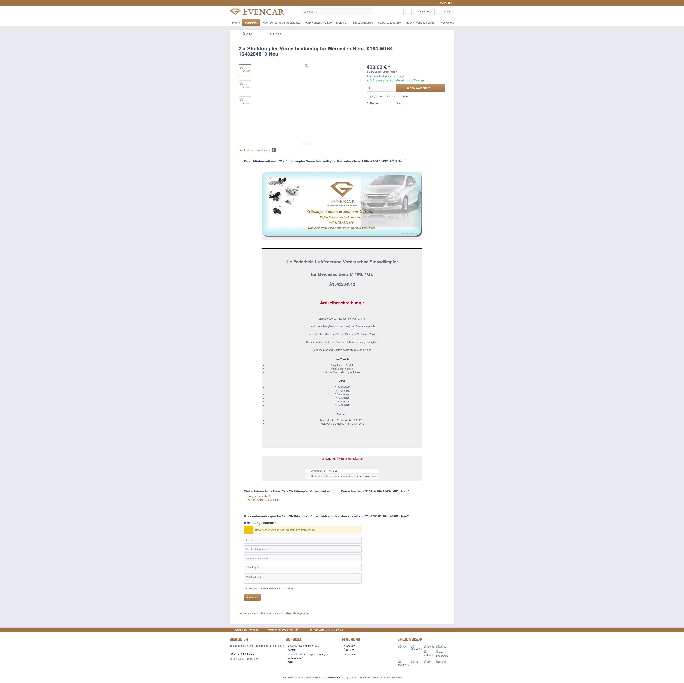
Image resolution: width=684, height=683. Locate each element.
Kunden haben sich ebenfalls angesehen (286, 613)
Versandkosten (334, 677)
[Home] (264, 34)
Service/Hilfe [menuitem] (445, 3)
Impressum (350, 654)
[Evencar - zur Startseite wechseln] (257, 12)
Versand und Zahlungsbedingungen (308, 654)
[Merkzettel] (406, 11)
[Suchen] (369, 11)
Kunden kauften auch (251, 613)
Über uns (349, 649)
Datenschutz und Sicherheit (303, 645)
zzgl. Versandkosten (387, 71)
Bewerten (403, 96)
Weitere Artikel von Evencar (263, 499)
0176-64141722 (242, 654)
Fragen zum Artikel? (258, 496)
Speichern (252, 597)
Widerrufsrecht (296, 658)
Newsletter (350, 645)
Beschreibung (246, 150)
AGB (290, 662)
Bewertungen (265, 150)
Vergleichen (376, 96)
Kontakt (292, 649)
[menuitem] (337, 13)
